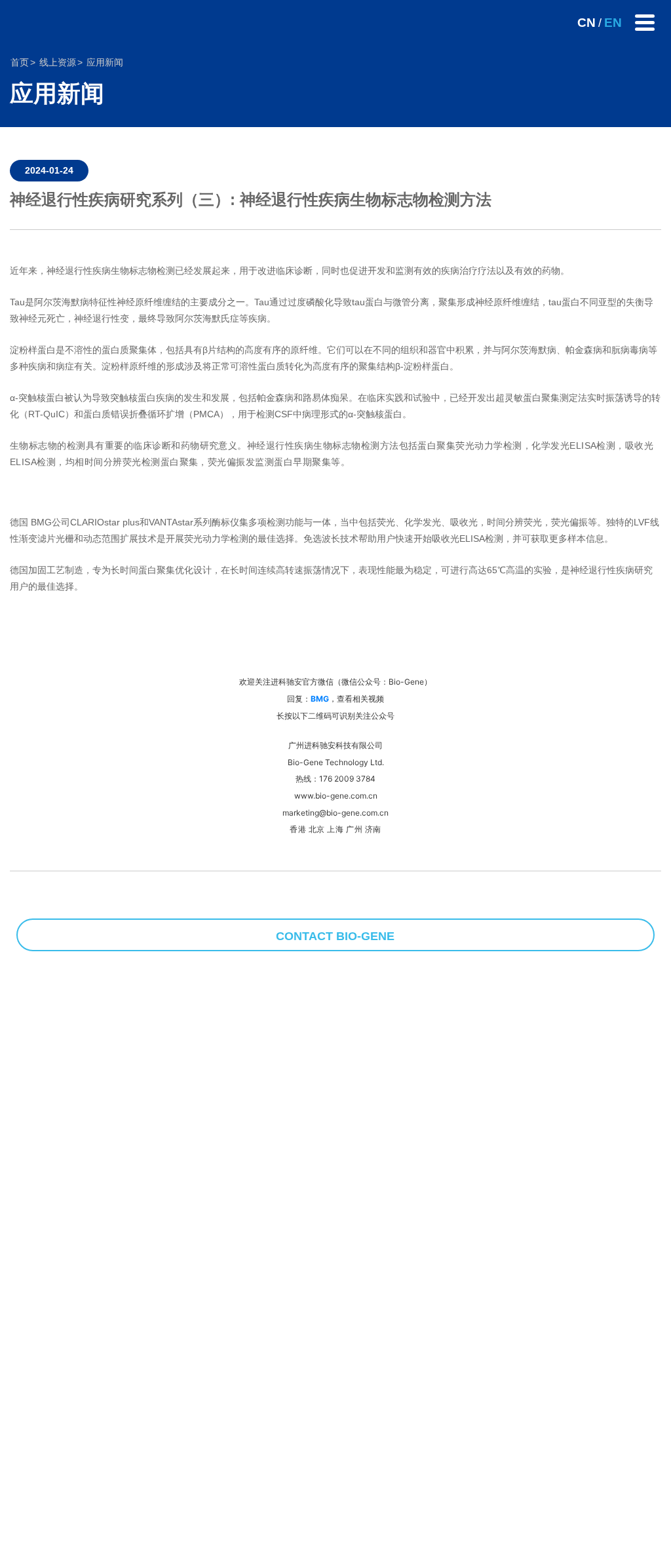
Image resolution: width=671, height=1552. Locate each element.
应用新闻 (104, 62)
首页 (19, 62)
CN (586, 22)
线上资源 (57, 62)
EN (613, 22)
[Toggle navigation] (644, 22)
